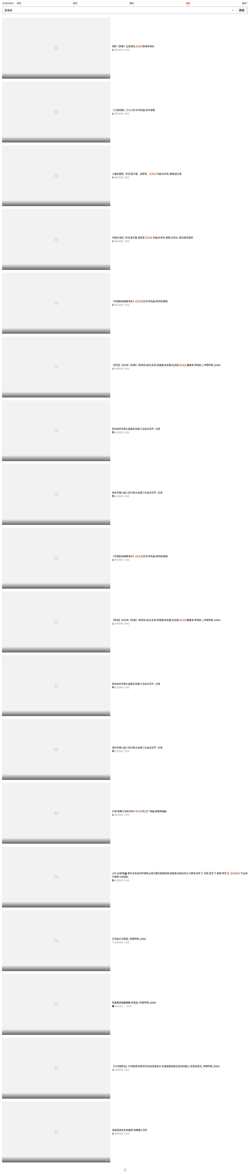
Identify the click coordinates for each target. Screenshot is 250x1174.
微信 (131, 3)
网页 (19, 3)
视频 (188, 3)
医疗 (75, 3)
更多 (244, 3)
